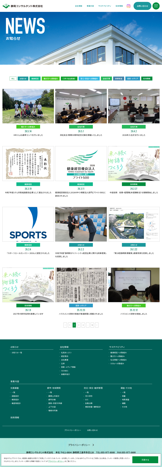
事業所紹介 (65, 374)
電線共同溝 (53, 410)
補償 (124, 403)
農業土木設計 (53, 396)
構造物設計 (16, 403)
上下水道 (52, 407)
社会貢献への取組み (118, 360)
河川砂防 (88, 396)
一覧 (13, 392)
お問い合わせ (142, 6)
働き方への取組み (51, 78)
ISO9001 (64, 370)
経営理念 (64, 356)
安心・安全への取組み (89, 78)
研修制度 (118, 78)
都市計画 (52, 399)
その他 (124, 407)
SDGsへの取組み (117, 363)
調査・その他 (126, 387)
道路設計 (15, 396)
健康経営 (35, 78)
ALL (13, 78)
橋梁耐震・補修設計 (93, 407)
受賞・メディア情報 (68, 367)
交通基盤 (14, 387)
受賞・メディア (132, 78)
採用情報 (119, 6)
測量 (124, 396)
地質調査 (125, 399)
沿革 (63, 363)
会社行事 (106, 78)
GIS (86, 399)
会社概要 (64, 360)
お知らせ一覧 (17, 352)
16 (92, 325)
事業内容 (90, 6)
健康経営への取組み (118, 352)
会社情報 (78, 6)
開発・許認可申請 (55, 403)
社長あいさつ (66, 352)
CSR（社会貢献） (69, 78)
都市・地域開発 (54, 387)
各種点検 (88, 403)
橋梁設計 (15, 399)
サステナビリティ (104, 6)
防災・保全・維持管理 (93, 387)
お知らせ (23, 78)
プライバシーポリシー (72, 430)
